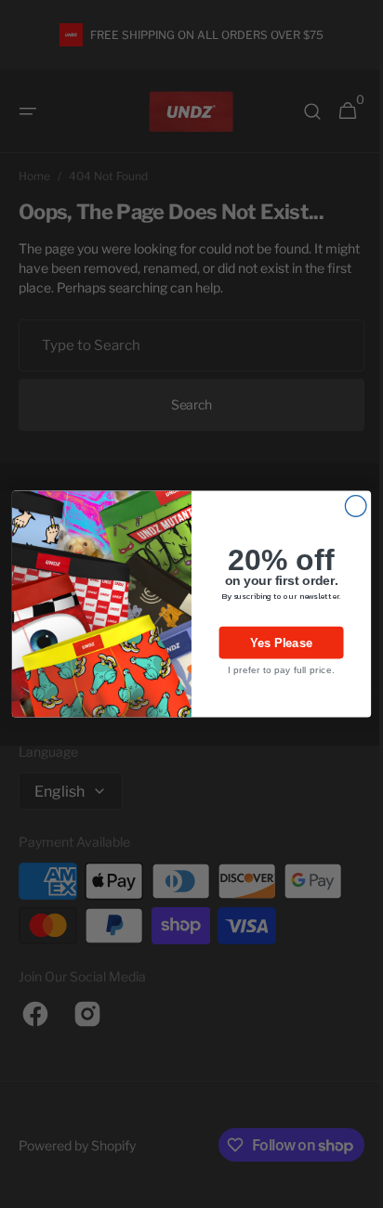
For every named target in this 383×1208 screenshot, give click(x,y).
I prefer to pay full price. (273, 670)
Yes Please (274, 642)
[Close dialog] (349, 506)
